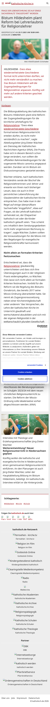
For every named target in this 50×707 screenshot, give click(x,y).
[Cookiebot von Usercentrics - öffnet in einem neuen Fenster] (37, 326)
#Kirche (19, 504)
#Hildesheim (9, 504)
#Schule (27, 504)
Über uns (5, 698)
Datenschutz (34, 698)
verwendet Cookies (35, 365)
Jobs (13, 698)
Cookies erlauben (25, 372)
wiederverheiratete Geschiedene (21, 128)
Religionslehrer (12, 125)
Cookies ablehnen (25, 379)
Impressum (22, 698)
